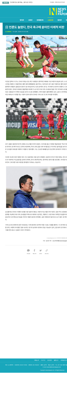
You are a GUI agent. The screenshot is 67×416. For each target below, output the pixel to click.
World (62, 20)
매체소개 (36, 360)
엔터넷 (53, 20)
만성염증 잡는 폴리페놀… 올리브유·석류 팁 (21, 2)
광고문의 (49, 360)
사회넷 (24, 20)
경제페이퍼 (33, 20)
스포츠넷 (44, 20)
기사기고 (43, 360)
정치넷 (16, 20)
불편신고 (56, 360)
